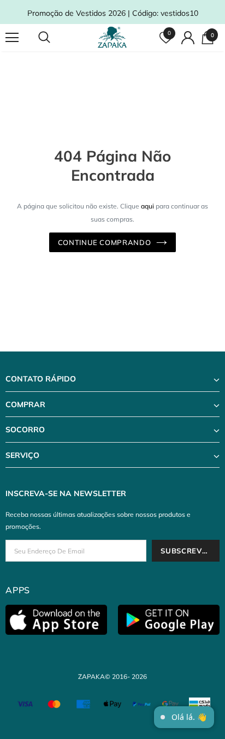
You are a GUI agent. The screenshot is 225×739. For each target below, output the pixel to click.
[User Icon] (187, 37)
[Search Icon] (54, 38)
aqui (147, 206)
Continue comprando (104, 242)
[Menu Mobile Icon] (12, 37)
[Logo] (114, 37)
